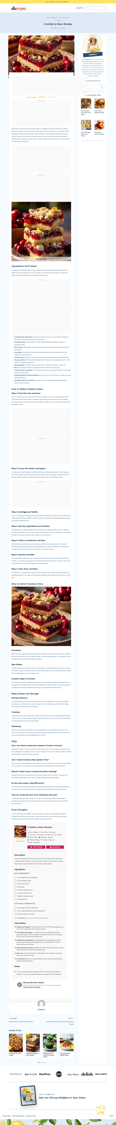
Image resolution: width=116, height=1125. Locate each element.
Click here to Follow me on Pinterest (31, 987)
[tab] (38, 1062)
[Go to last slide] (9, 1047)
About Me (52, 1)
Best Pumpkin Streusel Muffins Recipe (21, 1020)
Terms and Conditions (62, 1)
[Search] (102, 87)
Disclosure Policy (31, 1116)
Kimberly (54, 28)
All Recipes (58, 20)
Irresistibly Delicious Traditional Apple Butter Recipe (60, 1021)
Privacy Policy (7, 1116)
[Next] (73, 1047)
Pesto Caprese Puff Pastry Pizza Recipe (86, 112)
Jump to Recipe (31, 97)
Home (47, 1)
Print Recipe (37, 847)
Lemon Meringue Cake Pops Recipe (86, 134)
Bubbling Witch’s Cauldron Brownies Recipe (48, 1055)
